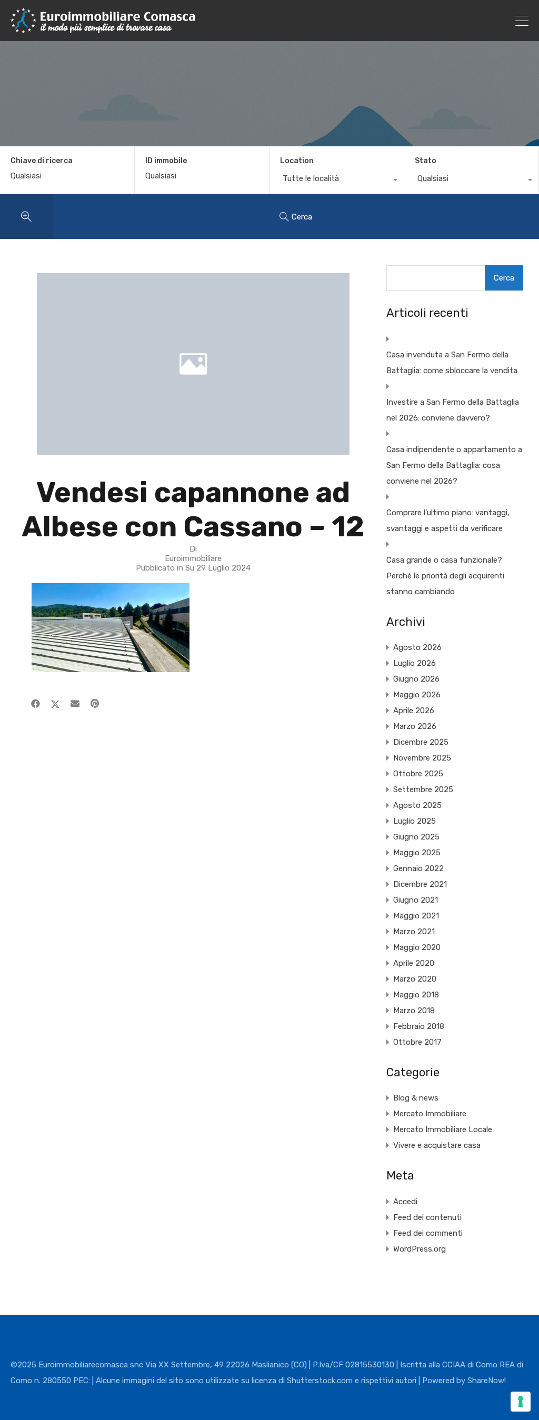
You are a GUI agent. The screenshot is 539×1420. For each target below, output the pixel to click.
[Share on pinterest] (95, 703)
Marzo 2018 (414, 1010)
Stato (425, 160)
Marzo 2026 (414, 726)
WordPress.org (419, 1249)
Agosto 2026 (417, 647)
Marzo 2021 (414, 931)
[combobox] (337, 181)
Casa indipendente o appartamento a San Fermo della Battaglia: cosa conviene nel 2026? (454, 465)
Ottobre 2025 (418, 773)
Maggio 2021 (416, 916)
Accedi (405, 1201)
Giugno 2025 (416, 837)
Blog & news (415, 1098)
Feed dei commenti (428, 1233)
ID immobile (166, 161)
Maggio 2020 (417, 947)
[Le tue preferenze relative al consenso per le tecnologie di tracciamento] (521, 1402)
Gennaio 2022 (418, 868)
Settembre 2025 (423, 789)
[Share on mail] (75, 703)
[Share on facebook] (35, 703)
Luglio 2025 (414, 821)
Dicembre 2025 (420, 742)
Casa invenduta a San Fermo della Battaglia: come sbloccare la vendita (451, 362)
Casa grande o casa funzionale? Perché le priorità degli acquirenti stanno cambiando (445, 575)
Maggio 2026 (417, 694)
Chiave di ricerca (42, 161)
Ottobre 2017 (417, 1042)
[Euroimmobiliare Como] (103, 28)
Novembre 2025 (422, 758)
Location (297, 160)
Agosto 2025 (417, 805)
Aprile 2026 (413, 710)
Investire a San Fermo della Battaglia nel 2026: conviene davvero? (452, 410)
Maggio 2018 (416, 994)
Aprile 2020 (413, 963)
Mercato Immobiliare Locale (442, 1129)
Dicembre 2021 (420, 884)
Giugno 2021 (415, 900)
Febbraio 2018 (418, 1026)
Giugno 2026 (416, 679)
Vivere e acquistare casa (437, 1145)
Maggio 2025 (417, 852)
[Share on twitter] (55, 703)
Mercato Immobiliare (429, 1113)
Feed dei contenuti (427, 1217)
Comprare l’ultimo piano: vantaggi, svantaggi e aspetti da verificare (448, 520)
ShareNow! (486, 1380)
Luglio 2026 (414, 663)
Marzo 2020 (414, 979)
